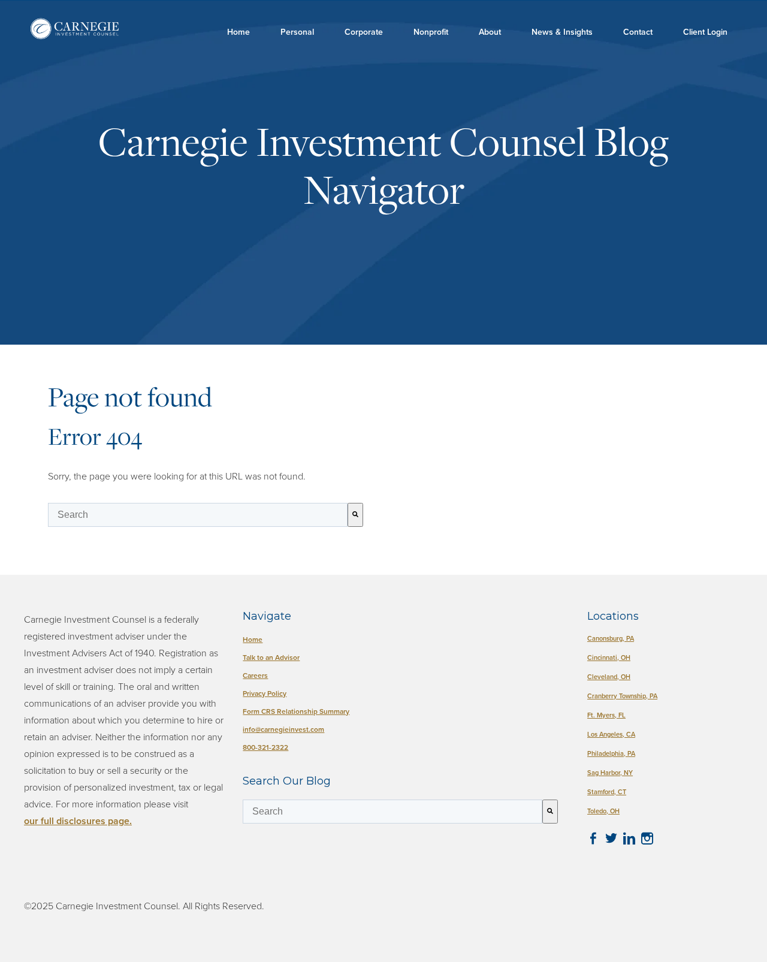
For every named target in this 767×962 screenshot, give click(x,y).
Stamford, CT (606, 792)
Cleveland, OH (608, 676)
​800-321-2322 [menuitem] (265, 747)
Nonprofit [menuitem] (430, 32)
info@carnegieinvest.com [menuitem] (283, 729)
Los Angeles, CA (611, 734)
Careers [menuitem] (255, 675)
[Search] (355, 515)
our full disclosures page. (78, 821)
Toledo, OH (603, 811)
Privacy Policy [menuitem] (264, 693)
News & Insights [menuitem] (562, 32)
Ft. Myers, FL (606, 715)
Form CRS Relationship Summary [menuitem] (296, 711)
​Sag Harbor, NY (610, 772)
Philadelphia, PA (611, 753)
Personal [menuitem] (297, 32)
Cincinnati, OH (608, 657)
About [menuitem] (490, 32)
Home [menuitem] (238, 32)
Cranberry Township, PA (622, 696)
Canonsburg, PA (610, 638)
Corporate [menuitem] (364, 32)
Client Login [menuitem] (705, 32)
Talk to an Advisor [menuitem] (271, 657)
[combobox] (198, 515)
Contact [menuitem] (638, 32)
